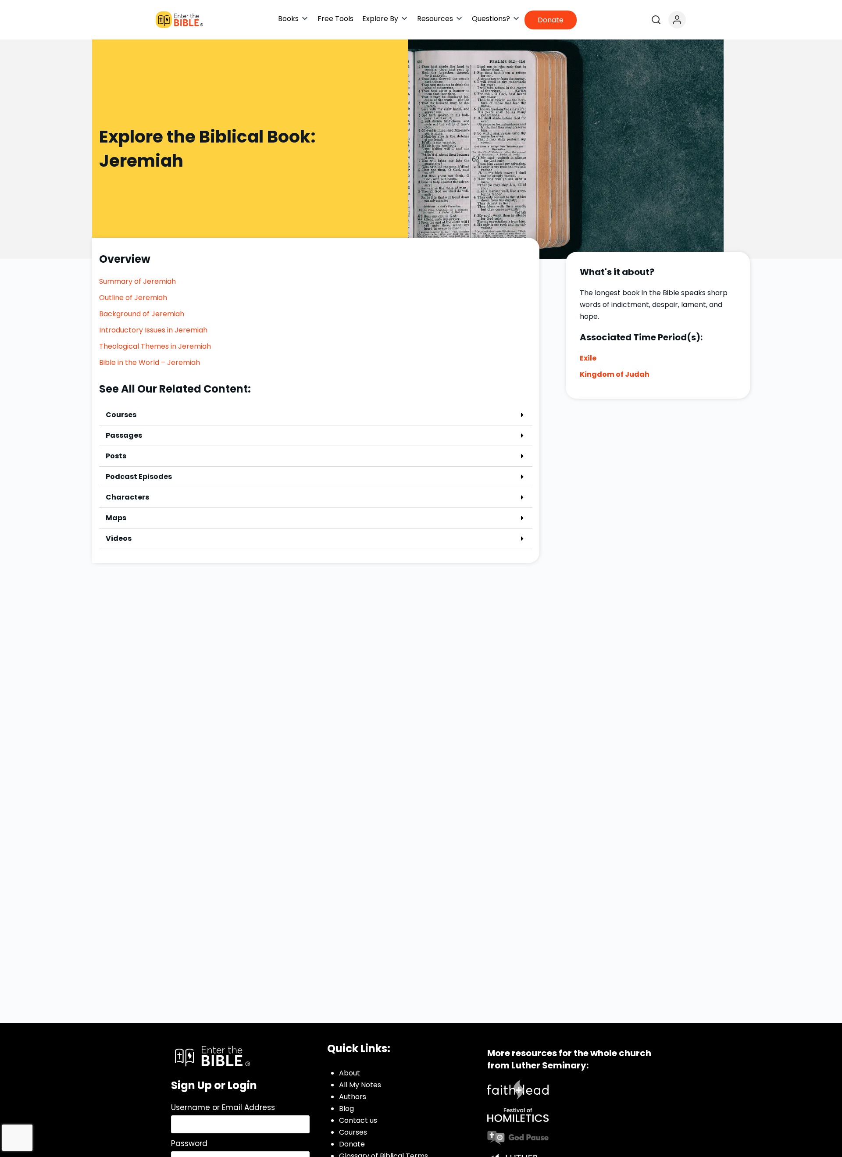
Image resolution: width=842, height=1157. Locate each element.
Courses (121, 415)
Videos (119, 538)
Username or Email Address (223, 1107)
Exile (588, 358)
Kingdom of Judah (614, 374)
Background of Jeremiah (141, 314)
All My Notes (360, 1085)
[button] (293, 19)
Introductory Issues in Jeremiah (153, 330)
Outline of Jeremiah (133, 298)
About (349, 1073)
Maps (116, 518)
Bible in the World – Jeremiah (149, 362)
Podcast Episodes (139, 476)
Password (189, 1143)
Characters (127, 497)
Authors (352, 1097)
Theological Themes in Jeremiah (155, 346)
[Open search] (656, 20)
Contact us (358, 1120)
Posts (116, 456)
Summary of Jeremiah (137, 281)
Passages (124, 435)
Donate (352, 1144)
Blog (346, 1108)
